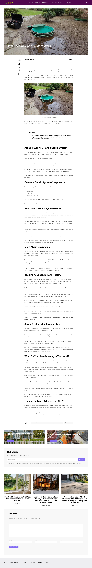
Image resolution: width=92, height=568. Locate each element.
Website (62, 540)
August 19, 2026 (17, 503)
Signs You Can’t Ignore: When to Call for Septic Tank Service (49, 137)
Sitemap (40, 562)
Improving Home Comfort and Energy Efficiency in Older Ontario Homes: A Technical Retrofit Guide (46, 500)
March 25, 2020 (16, 437)
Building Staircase (57, 2)
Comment (11, 523)
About (6, 562)
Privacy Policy (14, 562)
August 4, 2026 (74, 505)
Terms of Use (23, 562)
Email (36, 540)
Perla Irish (9, 50)
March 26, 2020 (16, 50)
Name (11, 540)
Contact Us (48, 562)
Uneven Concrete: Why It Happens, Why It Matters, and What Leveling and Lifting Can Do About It (74, 500)
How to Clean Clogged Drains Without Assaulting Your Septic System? (51, 135)
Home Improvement (34, 2)
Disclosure (33, 562)
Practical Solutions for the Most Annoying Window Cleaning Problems (17, 499)
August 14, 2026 (46, 505)
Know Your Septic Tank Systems (41, 138)
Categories (67, 2)
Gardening (45, 2)
